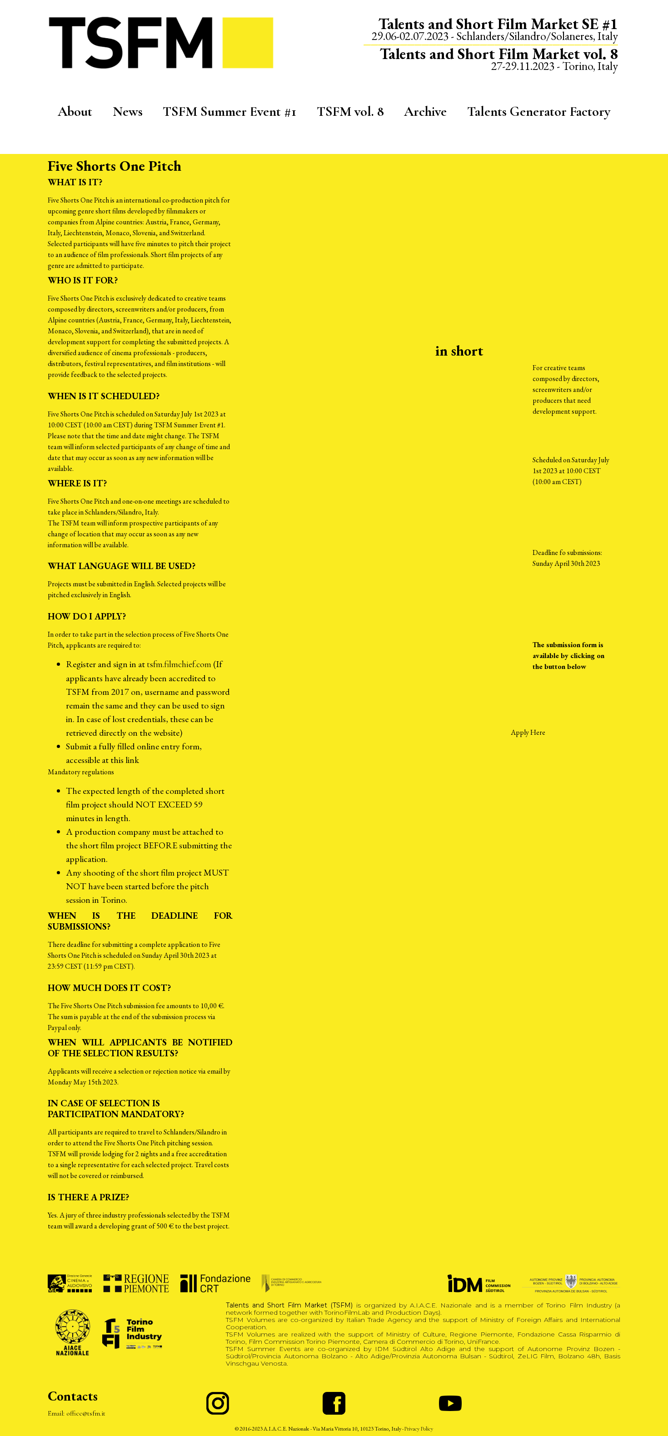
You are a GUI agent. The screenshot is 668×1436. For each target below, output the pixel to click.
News (128, 111)
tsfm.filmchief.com (179, 664)
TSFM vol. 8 (350, 111)
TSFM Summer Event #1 (229, 111)
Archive (425, 111)
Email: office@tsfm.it (76, 1413)
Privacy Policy (418, 1429)
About (75, 111)
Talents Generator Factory (538, 111)
